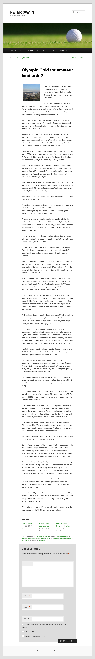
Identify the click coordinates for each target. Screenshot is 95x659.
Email (26, 607)
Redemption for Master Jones (44, 524)
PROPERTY (41, 51)
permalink (42, 540)
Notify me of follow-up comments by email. (37, 632)
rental (57, 538)
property (46, 536)
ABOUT (13, 51)
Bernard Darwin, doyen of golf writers (63, 524)
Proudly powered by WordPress (47, 651)
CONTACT (64, 51)
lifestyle (40, 536)
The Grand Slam (28, 523)
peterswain (25, 540)
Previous (74, 58)
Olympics (48, 538)
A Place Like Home (63, 536)
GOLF (22, 51)
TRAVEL (30, 51)
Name (26, 595)
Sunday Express (65, 538)
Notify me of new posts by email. (34, 636)
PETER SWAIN (22, 12)
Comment (27, 564)
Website (26, 618)
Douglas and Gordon (28, 538)
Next (82, 58)
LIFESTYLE (53, 51)
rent (53, 538)
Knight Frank (40, 538)
